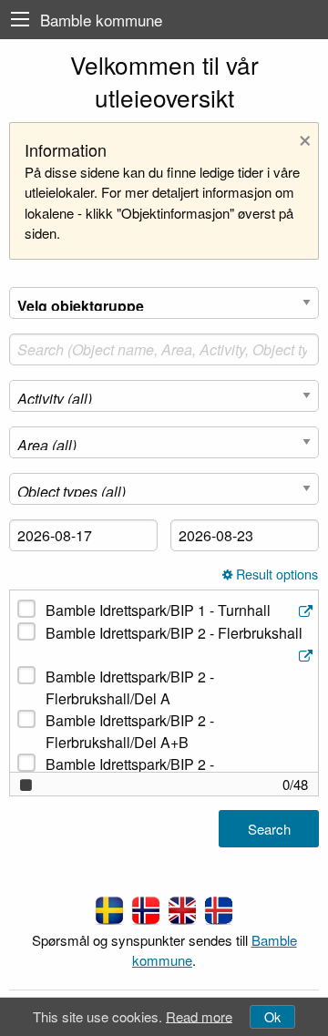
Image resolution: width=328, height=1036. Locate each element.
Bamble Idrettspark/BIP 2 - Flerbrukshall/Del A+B (130, 731)
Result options (275, 574)
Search (269, 828)
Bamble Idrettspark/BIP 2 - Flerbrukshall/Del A (130, 687)
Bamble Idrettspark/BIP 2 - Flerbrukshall (174, 632)
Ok (272, 1016)
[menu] (20, 19)
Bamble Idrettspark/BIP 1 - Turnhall (158, 610)
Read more (199, 1015)
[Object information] (307, 611)
